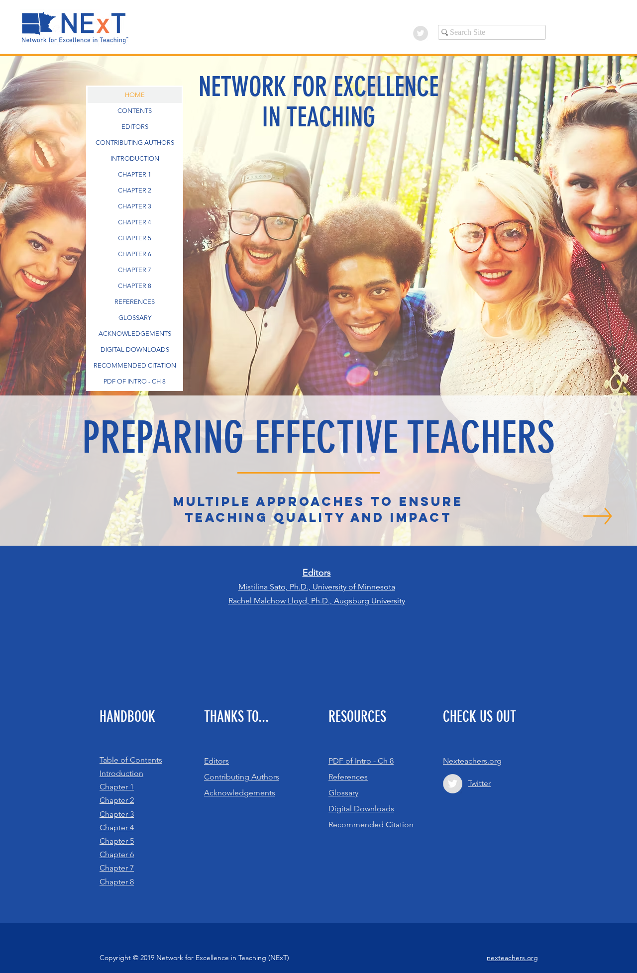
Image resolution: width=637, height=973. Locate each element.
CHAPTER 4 (134, 222)
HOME (135, 94)
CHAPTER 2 (134, 190)
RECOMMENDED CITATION (135, 365)
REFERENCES (134, 301)
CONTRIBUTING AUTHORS (135, 142)
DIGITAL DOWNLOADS (135, 349)
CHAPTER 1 (134, 174)
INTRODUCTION (134, 158)
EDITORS (134, 126)
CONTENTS (134, 110)
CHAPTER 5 (134, 238)
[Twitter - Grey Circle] (420, 33)
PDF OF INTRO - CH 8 (135, 381)
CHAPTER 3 (134, 206)
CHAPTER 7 (134, 270)
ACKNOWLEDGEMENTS (135, 333)
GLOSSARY (134, 317)
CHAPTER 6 (134, 254)
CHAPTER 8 (134, 286)
